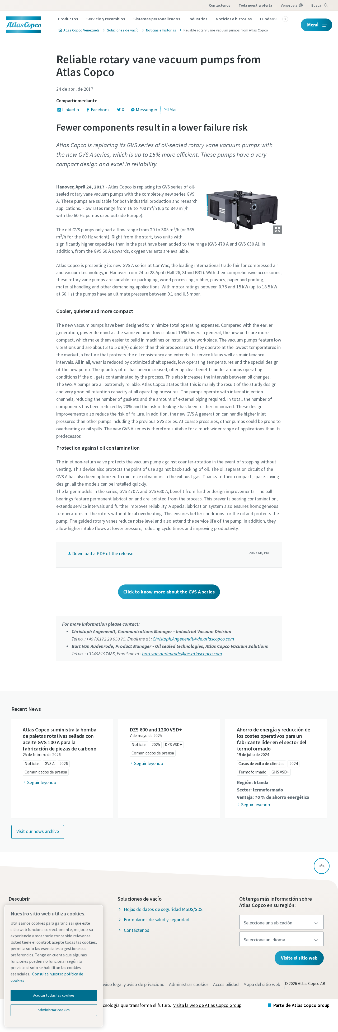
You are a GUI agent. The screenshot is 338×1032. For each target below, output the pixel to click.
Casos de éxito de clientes (261, 763)
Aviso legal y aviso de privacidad (133, 984)
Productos (68, 18)
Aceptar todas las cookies (53, 995)
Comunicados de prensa (46, 772)
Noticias (32, 763)
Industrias (198, 18)
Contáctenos (219, 5)
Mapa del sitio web (261, 984)
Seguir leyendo (41, 782)
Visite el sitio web (299, 958)
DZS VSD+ (173, 744)
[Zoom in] (242, 208)
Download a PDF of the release (102, 553)
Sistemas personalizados (156, 18)
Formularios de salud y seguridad (156, 919)
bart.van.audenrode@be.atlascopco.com (182, 654)
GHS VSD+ (280, 772)
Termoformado (252, 772)
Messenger (146, 110)
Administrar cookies (189, 984)
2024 (293, 763)
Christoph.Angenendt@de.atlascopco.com (193, 639)
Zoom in (277, 229)
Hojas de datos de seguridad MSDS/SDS (163, 909)
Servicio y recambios (105, 18)
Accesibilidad (226, 984)
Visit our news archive (37, 831)
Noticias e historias (234, 18)
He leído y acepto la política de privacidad (155, 444)
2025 (156, 744)
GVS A (50, 763)
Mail (173, 110)
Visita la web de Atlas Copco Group (207, 1005)
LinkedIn (70, 110)
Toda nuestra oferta (255, 5)
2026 (63, 763)
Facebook (100, 110)
